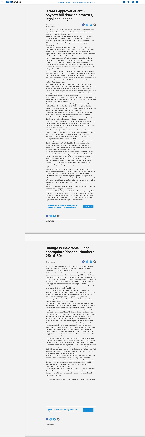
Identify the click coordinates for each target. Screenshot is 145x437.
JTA (58, 24)
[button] (143, 2)
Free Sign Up (88, 206)
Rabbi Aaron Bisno (52, 261)
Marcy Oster (50, 24)
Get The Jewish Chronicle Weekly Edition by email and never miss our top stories (62, 206)
